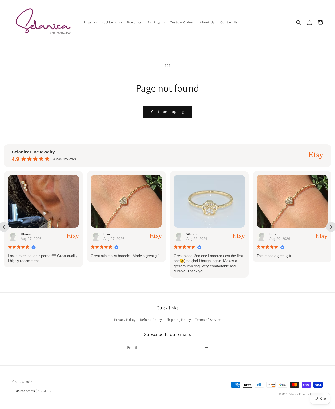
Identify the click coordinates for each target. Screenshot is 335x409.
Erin (106, 234)
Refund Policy (151, 319)
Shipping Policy (179, 319)
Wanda (192, 234)
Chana (26, 234)
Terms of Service (208, 319)
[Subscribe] (206, 347)
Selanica (294, 394)
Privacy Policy (124, 319)
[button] (298, 22)
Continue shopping (167, 111)
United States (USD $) (31, 391)
